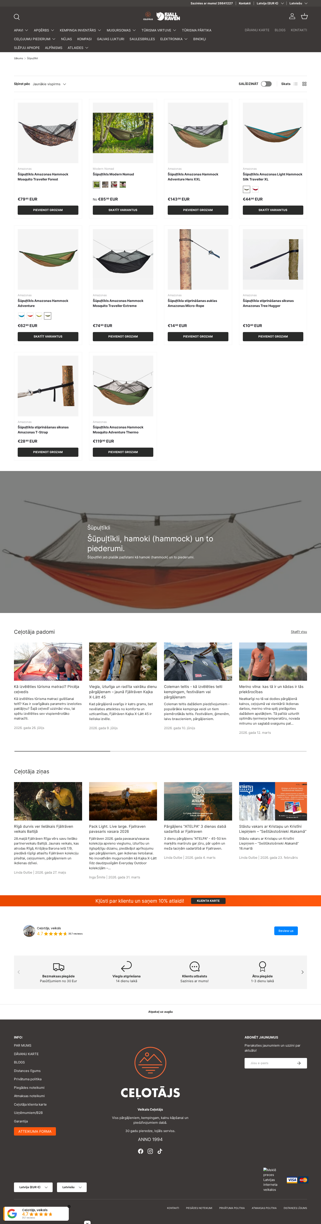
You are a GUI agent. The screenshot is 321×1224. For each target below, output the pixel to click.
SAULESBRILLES (142, 39)
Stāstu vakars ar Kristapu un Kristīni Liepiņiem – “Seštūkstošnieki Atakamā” (272, 829)
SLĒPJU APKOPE (27, 48)
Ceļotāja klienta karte (30, 1104)
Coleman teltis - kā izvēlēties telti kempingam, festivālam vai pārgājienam (193, 691)
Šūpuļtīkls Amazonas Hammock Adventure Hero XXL (193, 176)
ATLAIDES (75, 48)
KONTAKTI (299, 30)
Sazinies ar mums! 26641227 (212, 3)
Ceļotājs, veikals (49, 928)
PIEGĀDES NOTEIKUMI (199, 1208)
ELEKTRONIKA (171, 39)
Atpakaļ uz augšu (160, 1011)
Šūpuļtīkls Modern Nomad (113, 174)
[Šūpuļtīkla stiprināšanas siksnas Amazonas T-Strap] (48, 386)
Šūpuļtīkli (32, 58)
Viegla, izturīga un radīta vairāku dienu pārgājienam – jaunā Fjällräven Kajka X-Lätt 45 (123, 691)
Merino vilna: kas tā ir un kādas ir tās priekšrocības (271, 689)
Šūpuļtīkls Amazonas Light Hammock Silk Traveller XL (272, 176)
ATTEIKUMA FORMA (35, 1131)
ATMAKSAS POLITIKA (264, 1208)
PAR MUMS (22, 1045)
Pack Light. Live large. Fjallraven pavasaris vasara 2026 (117, 829)
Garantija (21, 1121)
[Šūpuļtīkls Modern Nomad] (123, 133)
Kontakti (245, 3)
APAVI (18, 30)
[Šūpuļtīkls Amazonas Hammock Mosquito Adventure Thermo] (123, 386)
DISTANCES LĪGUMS (295, 1208)
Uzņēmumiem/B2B (28, 1113)
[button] (304, 16)
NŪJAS (66, 39)
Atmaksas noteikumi (29, 1096)
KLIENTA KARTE (208, 900)
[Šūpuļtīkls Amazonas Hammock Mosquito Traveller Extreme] (123, 259)
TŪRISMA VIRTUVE (156, 30)
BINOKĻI (199, 39)
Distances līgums (27, 1071)
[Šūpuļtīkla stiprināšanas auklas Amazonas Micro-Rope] (198, 259)
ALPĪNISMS (53, 48)
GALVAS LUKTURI (110, 39)
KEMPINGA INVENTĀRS (78, 30)
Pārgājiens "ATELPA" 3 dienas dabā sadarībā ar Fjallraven (195, 829)
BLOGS (280, 30)
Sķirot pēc (22, 84)
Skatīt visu (299, 632)
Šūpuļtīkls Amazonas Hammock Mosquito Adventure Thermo (118, 429)
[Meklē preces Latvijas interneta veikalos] (273, 1179)
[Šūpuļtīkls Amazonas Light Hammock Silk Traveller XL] (273, 133)
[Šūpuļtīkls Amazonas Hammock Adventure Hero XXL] (198, 133)
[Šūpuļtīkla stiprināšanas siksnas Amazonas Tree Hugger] (273, 259)
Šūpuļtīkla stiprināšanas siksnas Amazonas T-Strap (43, 429)
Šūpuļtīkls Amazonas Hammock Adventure (43, 303)
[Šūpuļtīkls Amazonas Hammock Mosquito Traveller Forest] (48, 133)
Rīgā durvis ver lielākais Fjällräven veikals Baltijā (43, 829)
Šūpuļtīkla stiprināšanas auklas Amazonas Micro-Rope (192, 303)
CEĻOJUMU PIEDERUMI (32, 39)
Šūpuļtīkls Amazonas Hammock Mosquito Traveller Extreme (118, 303)
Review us (286, 931)
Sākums (18, 58)
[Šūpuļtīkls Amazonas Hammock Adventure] (48, 259)
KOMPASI (84, 39)
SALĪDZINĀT (248, 84)
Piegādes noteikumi (29, 1087)
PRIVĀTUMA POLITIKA (232, 1208)
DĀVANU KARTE (257, 30)
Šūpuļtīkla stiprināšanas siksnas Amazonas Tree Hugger (268, 303)
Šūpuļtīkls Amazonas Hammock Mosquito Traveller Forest (43, 176)
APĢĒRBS (41, 30)
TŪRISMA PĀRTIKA (196, 30)
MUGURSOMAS (119, 30)
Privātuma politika (27, 1079)
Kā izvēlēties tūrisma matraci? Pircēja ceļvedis (46, 689)
